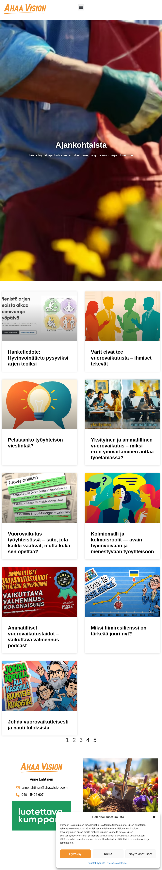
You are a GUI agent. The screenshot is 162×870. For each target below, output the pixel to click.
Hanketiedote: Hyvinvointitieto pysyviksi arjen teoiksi (38, 357)
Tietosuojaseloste (117, 863)
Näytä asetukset (141, 854)
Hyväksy (75, 854)
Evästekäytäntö (96, 863)
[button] (154, 817)
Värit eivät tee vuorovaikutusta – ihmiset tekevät (121, 357)
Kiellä (108, 854)
